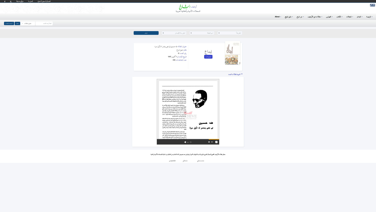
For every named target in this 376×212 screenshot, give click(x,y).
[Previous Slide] (191, 141)
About (277, 16)
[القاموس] (173, 161)
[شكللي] (185, 161)
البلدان (359, 16)
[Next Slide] (185, 141)
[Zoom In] (209, 142)
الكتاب (339, 16)
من (188, 142)
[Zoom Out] (212, 142)
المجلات (349, 16)
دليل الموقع (288, 16)
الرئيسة (368, 16)
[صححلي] (200, 161)
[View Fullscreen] (216, 142)
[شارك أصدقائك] (5, 1)
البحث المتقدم (9, 23)
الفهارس (328, 16)
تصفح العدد (208, 56)
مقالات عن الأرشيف (314, 16)
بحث (17, 23)
